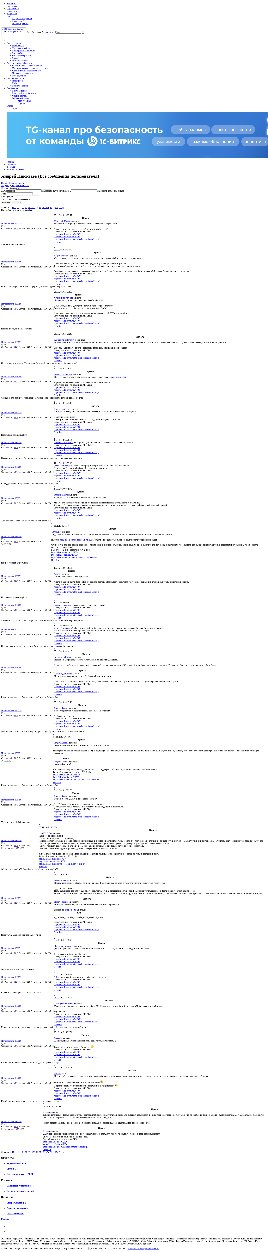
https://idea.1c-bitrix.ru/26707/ (67, 234)
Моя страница (24, 101)
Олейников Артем (63, 298)
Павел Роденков (62, 880)
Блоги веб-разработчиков (24, 93)
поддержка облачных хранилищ (75, 540)
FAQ (14, 83)
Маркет (15, 58)
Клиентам (11, 3)
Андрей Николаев (15, 169)
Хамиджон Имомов (63, 1003)
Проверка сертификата (23, 73)
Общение (11, 164)
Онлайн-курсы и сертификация (27, 66)
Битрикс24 (12, 13)
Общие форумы (19, 96)
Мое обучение (19, 76)
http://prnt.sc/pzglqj (117, 377)
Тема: (3, 194)
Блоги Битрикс (19, 91)
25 (34, 207)
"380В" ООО (46, 833)
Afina (56, 977)
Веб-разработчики (21, 98)
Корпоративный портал (23, 50)
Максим (58, 1038)
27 (40, 207)
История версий (20, 60)
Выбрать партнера (16, 1203)
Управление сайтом (21, 48)
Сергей (57, 574)
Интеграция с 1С (20, 23)
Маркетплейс (18, 21)
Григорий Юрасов (63, 221)
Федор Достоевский (63, 465)
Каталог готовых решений (20, 1191)
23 (29, 207)
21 (23, 207)
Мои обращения (20, 86)
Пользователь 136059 (11, 223)
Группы (21, 103)
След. (61, 207)
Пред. (15, 207)
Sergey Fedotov (61, 256)
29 (45, 207)
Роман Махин (60, 708)
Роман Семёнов (61, 409)
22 (26, 207)
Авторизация (48, 32)
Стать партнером (15, 1213)
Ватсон (57, 1073)
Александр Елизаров (64, 657)
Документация (14, 43)
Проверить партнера (17, 1208)
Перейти (58, 242)
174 (56, 207)
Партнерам (12, 6)
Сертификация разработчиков (26, 71)
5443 (16, 228)
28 (43, 207)
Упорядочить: (7, 199)
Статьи (10, 106)
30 (48, 207)
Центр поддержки (15, 78)
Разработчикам (14, 11)
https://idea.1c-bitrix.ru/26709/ (67, 236)
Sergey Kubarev (61, 743)
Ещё (9, 16)
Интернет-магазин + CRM (20, 1174)
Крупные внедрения (22, 18)
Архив (15, 108)
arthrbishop (57, 532)
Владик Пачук (61, 495)
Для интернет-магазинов (19, 1186)
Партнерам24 (13, 8)
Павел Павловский (63, 374)
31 (51, 207)
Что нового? (18, 45)
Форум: (4, 188)
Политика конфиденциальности (143, 1248)
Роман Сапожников (63, 442)
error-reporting (71, 910)
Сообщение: (7, 196)
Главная (10, 162)
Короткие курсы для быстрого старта (30, 68)
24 (31, 207)
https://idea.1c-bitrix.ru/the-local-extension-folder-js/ (76, 239)
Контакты (5, 1219)
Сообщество (12, 88)
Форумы (11, 167)
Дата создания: (8, 191)
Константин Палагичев (65, 340)
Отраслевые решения (22, 55)
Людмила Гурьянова (64, 946)
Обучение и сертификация (19, 63)
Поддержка (17, 81)
